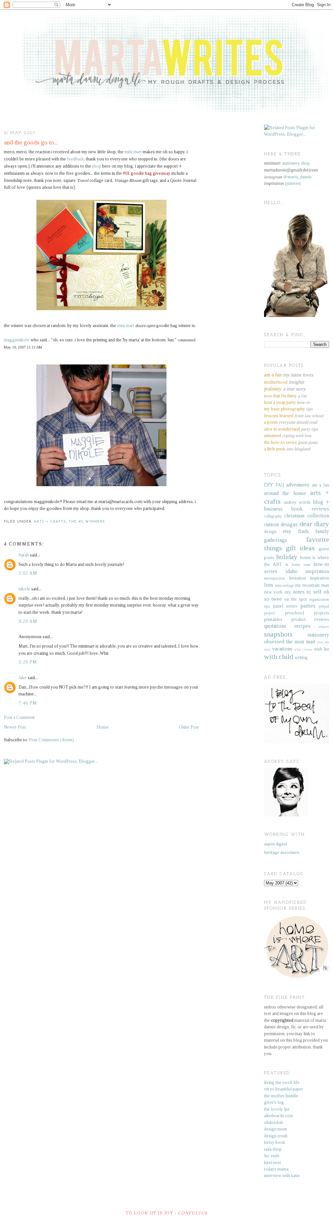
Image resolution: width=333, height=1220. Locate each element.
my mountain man (312, 585)
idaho (292, 571)
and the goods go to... (31, 142)
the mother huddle (281, 1095)
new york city (277, 592)
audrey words (297, 502)
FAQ (279, 485)
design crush (275, 1135)
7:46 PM (28, 703)
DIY (268, 485)
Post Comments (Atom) (51, 739)
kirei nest (272, 1162)
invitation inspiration (309, 578)
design (270, 531)
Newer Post (15, 727)
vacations (282, 649)
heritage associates (281, 852)
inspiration (317, 571)
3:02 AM (28, 573)
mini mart (133, 151)
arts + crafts (50, 522)
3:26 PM (28, 662)
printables (273, 619)
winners (95, 522)
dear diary (314, 524)
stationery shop (296, 163)
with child (278, 657)
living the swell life (282, 1082)
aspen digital (275, 844)
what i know (303, 649)
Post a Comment (19, 717)
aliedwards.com (278, 1115)
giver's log (274, 1102)
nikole (24, 588)
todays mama (276, 1169)
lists (268, 585)
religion (323, 626)
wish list (321, 649)
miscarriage (284, 585)
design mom (275, 1129)
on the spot (295, 599)
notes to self (307, 592)
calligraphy (273, 516)
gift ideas (300, 548)
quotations (275, 626)
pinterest (293, 183)
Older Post (189, 727)
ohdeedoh (273, 1122)
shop (96, 166)
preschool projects (307, 612)
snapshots (278, 634)
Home (103, 727)
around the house (285, 493)
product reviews (310, 619)
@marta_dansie (297, 177)
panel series (285, 606)
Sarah (24, 555)
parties (307, 606)
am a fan (320, 485)
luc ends (271, 1155)
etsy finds (296, 531)
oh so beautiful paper (283, 1089)
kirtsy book (274, 1142)
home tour (301, 564)
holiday (287, 557)
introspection (274, 578)
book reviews (310, 509)
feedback (75, 159)
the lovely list (276, 1109)
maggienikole (17, 339)
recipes (302, 626)
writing (301, 657)
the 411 (76, 522)
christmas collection (306, 516)
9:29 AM (28, 621)
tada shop (273, 1149)
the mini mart (301, 641)
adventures (297, 485)
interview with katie (282, 1175)
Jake (23, 677)
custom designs (281, 524)
